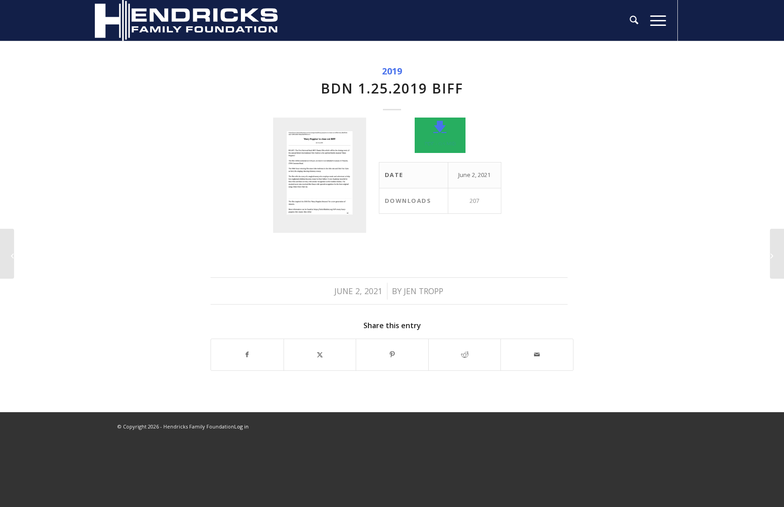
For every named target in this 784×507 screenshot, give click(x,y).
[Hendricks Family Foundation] (186, 20)
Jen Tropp (423, 290)
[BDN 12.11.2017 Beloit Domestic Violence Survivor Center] (7, 254)
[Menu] (655, 20)
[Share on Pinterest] (392, 354)
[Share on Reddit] (465, 354)
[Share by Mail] (537, 354)
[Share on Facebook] (247, 354)
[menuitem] (634, 20)
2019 (392, 71)
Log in (241, 426)
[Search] (634, 20)
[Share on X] (320, 354)
